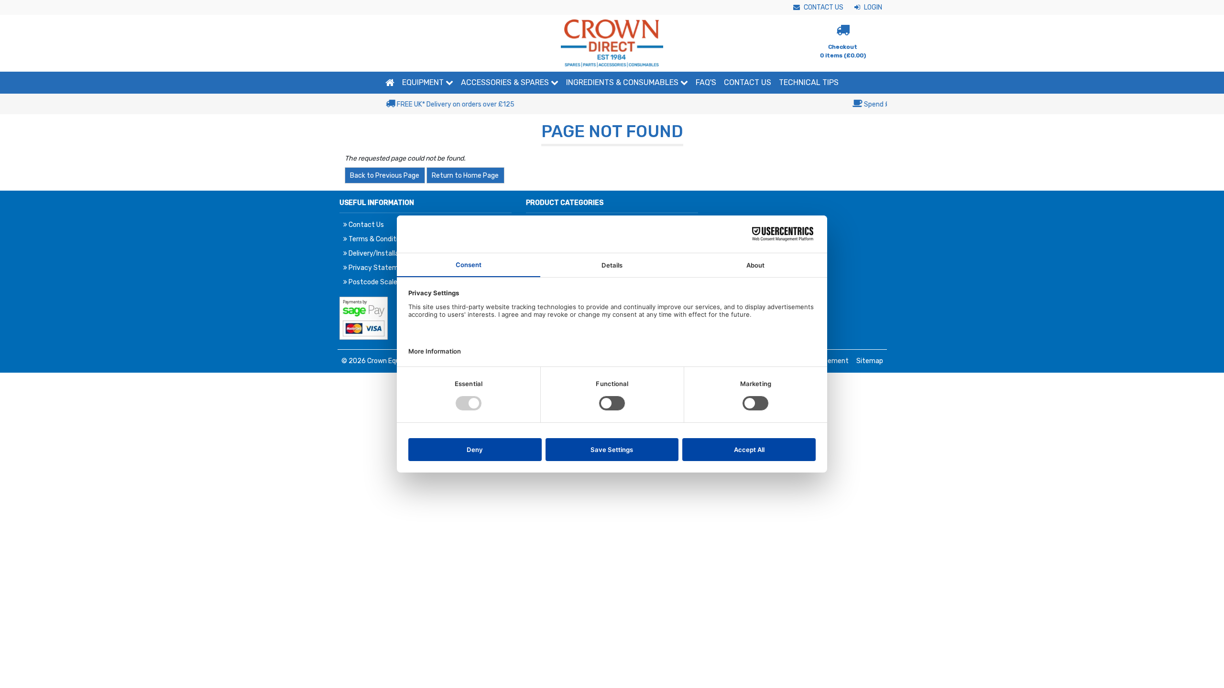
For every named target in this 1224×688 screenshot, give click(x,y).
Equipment (424, 82)
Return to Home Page (465, 176)
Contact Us (822, 7)
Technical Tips (809, 82)
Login (872, 7)
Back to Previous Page (384, 176)
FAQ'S (706, 82)
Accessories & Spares (506, 82)
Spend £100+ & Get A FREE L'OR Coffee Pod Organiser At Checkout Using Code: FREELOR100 (617, 104)
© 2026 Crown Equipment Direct (392, 361)
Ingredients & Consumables (623, 82)
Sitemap (869, 361)
